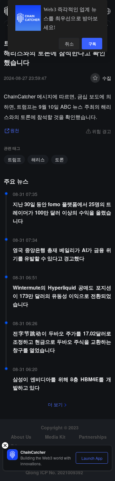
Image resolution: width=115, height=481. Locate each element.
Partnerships (93, 437)
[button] (107, 11)
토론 (59, 159)
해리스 (38, 159)
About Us (21, 437)
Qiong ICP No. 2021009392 (54, 472)
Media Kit (55, 437)
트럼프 (14, 159)
